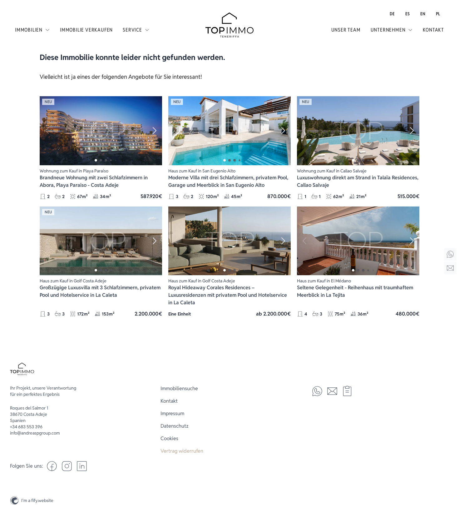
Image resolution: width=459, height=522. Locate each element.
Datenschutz (174, 426)
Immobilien (28, 30)
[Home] (450, 254)
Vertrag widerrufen (181, 451)
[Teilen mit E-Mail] (332, 391)
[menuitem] (392, 13)
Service (132, 30)
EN (422, 14)
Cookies (169, 438)
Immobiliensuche (179, 388)
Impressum (172, 413)
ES (407, 14)
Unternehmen (388, 30)
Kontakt (433, 30)
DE (392, 14)
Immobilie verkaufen (86, 30)
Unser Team (346, 30)
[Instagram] (450, 486)
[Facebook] (52, 466)
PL (438, 14)
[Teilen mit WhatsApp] (317, 391)
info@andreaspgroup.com (35, 433)
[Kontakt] (450, 268)
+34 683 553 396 (26, 427)
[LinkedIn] (82, 466)
